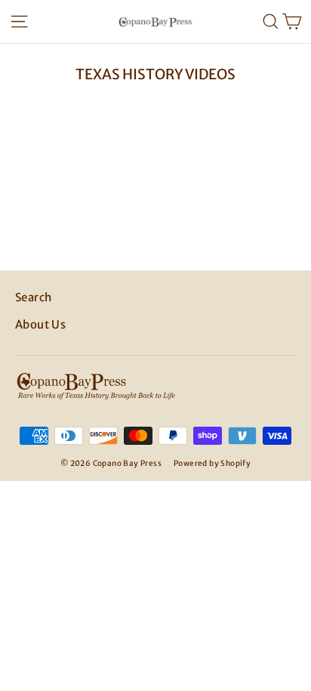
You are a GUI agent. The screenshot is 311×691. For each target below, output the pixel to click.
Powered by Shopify (212, 463)
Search (33, 297)
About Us (40, 324)
